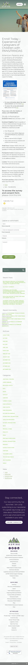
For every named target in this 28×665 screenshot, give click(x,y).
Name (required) (6, 226)
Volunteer (14, 628)
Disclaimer (19, 642)
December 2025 (6, 360)
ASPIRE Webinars (7, 382)
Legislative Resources (8, 419)
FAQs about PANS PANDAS (14, 601)
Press (4, 435)
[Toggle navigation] (25, 4)
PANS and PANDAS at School (14, 599)
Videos (4, 463)
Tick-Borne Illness (7, 454)
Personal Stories (7, 429)
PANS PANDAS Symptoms (14, 590)
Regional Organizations (9, 441)
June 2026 (5, 341)
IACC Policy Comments (8, 287)
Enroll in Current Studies (14, 626)
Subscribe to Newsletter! (14, 522)
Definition (14, 584)
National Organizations (9, 422)
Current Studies (13, 209)
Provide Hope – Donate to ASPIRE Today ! (14, 615)
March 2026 (6, 350)
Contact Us (14, 630)
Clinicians (5, 398)
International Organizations (10, 416)
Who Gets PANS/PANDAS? (14, 586)
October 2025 (6, 366)
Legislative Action (14, 622)
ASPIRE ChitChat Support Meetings (14, 574)
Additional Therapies (8, 379)
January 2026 (6, 357)
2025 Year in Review (14, 613)
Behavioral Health (8, 385)
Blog (8, 209)
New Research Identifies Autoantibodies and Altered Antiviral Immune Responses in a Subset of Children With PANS (14, 282)
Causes (14, 588)
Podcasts (5, 432)
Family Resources (7, 410)
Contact (7, 642)
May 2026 (5, 344)
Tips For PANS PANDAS (8, 457)
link (17, 107)
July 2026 (5, 338)
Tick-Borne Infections (14, 569)
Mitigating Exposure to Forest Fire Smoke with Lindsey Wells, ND (14, 297)
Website (4, 238)
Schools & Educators (8, 447)
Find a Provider (14, 553)
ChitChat (5, 394)
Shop (14, 607)
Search (23, 270)
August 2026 (6, 335)
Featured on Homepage (9, 413)
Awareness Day (14, 617)
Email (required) (6, 232)
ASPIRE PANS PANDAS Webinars (14, 555)
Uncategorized (7, 460)
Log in (6, 472)
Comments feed (8, 476)
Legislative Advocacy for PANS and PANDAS (14, 571)
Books (4, 391)
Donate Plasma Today (14, 620)
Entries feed (7, 474)
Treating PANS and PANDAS (14, 594)
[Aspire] (6, 4)
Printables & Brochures (9, 438)
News (4, 426)
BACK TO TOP (14, 646)
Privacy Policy (13, 642)
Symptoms (5, 450)
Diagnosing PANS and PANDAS (14, 592)
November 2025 (6, 363)
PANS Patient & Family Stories (14, 567)
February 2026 (6, 353)
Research (5, 444)
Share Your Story (14, 624)
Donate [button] (19, 4)
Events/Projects (7, 404)
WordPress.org (8, 478)
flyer (22, 104)
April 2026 (5, 347)
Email (6, 185)
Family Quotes (6, 407)
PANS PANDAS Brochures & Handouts (14, 557)
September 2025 (7, 369)
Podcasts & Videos (14, 576)
